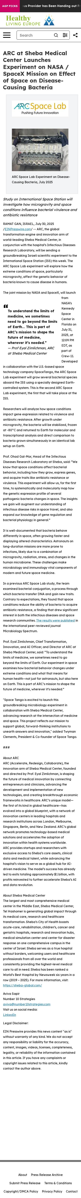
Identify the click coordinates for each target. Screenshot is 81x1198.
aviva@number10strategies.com (26, 1004)
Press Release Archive (47, 1175)
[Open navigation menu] (7, 35)
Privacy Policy (52, 1191)
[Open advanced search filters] (65, 35)
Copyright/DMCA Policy (21, 1191)
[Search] (55, 35)
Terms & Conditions (58, 1183)
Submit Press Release (24, 1183)
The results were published (55, 620)
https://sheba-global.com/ (22, 985)
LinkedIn (9, 1015)
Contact (72, 1191)
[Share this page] (75, 35)
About (22, 1175)
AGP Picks (10, 6)
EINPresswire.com (18, 229)
